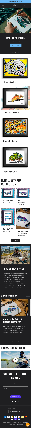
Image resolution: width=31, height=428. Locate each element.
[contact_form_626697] (28, 425)
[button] (2, 5)
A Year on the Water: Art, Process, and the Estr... (13, 320)
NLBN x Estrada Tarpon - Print (22, 201)
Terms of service (20, 424)
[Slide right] (18, 341)
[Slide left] (12, 341)
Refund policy (25, 422)
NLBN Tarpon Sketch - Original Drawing (23, 232)
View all (15, 240)
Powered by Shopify (16, 422)
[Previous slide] (12, 52)
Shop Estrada (9, 422)
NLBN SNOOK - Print (8, 201)
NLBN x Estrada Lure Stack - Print (8, 228)
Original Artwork (8, 82)
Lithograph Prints (9, 141)
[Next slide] (18, 52)
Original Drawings (9, 172)
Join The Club (15, 45)
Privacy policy (12, 424)
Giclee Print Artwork (10, 112)
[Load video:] (15, 359)
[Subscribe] (26, 388)
